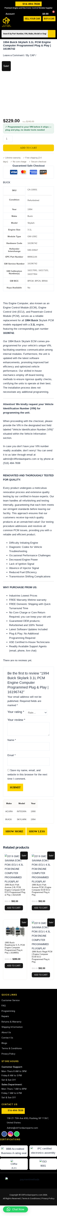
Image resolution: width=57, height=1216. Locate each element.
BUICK (6, 182)
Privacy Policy (47, 1198)
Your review (16, 719)
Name (11, 740)
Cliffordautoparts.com (31, 1195)
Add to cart (28, 148)
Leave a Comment (13, 55)
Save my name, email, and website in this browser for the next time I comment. (27, 774)
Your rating (15, 711)
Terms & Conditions (31, 1198)
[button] (54, 24)
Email (11, 755)
